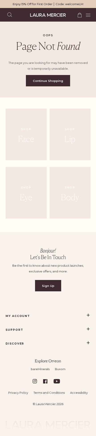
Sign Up (48, 286)
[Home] (48, 15)
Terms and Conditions (49, 392)
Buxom (60, 369)
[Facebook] (48, 381)
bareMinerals (40, 369)
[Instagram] (37, 381)
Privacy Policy (18, 392)
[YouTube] (58, 381)
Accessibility (79, 392)
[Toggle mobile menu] (86, 14)
